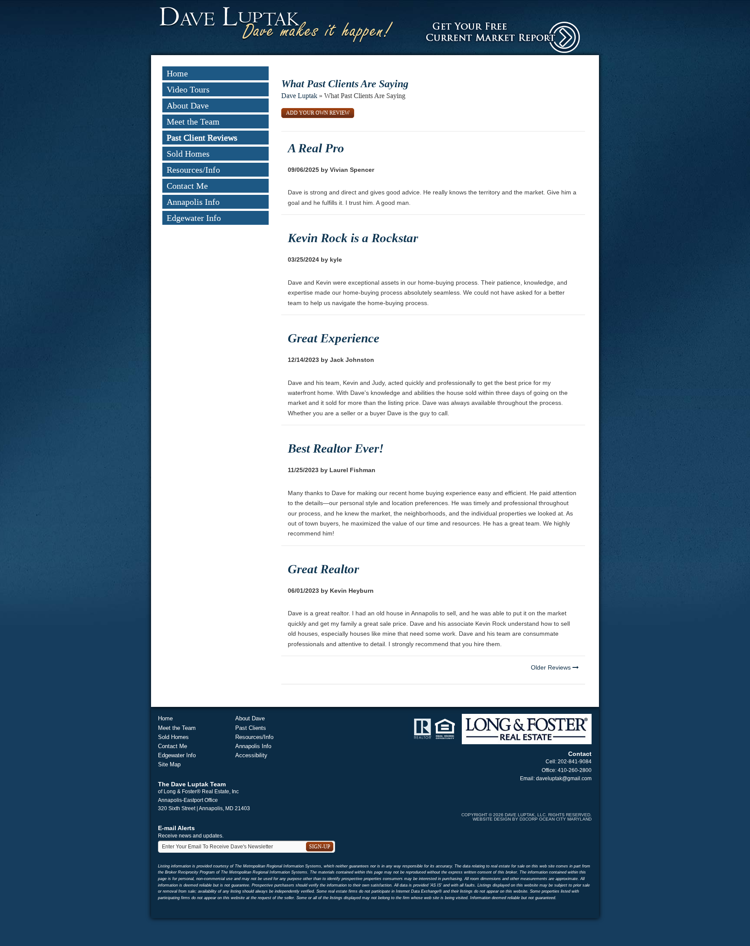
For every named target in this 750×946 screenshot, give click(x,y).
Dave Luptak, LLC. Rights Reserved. (548, 814)
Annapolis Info (193, 202)
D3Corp (529, 819)
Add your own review (317, 113)
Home (177, 73)
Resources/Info (193, 169)
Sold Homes (188, 153)
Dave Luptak (299, 95)
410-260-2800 (575, 770)
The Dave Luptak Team (192, 784)
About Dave (188, 105)
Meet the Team (193, 121)
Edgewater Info (194, 218)
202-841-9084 (575, 762)
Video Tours (188, 89)
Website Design (492, 819)
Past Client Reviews (202, 137)
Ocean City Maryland (565, 819)
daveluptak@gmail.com (564, 778)
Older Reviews (551, 667)
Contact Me (187, 186)
